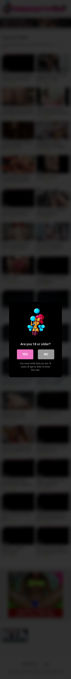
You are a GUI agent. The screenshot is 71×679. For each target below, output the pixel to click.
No (46, 354)
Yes (25, 354)
